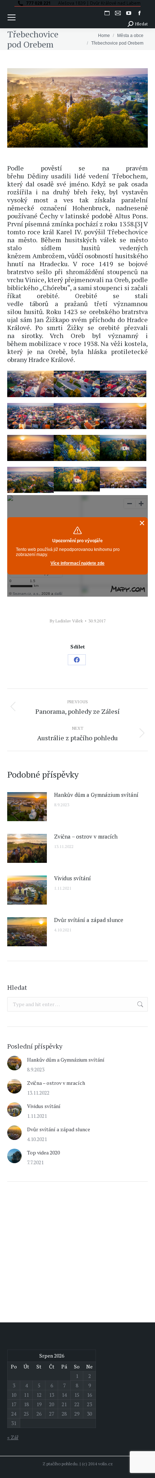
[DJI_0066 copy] (123, 384)
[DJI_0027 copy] (123, 416)
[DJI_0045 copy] (77, 416)
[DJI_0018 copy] (30, 448)
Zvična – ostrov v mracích (86, 836)
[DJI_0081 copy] (30, 384)
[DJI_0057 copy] (30, 416)
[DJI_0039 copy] (30, 480)
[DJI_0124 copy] (123, 477)
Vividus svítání (72, 878)
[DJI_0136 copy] (77, 479)
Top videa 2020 (43, 1152)
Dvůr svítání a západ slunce (88, 919)
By (66, 620)
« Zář (12, 1437)
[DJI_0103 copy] (77, 448)
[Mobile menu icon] (11, 17)
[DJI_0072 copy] (77, 384)
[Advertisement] (61, 1242)
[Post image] (27, 806)
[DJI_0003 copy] (123, 448)
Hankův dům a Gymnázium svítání (96, 794)
